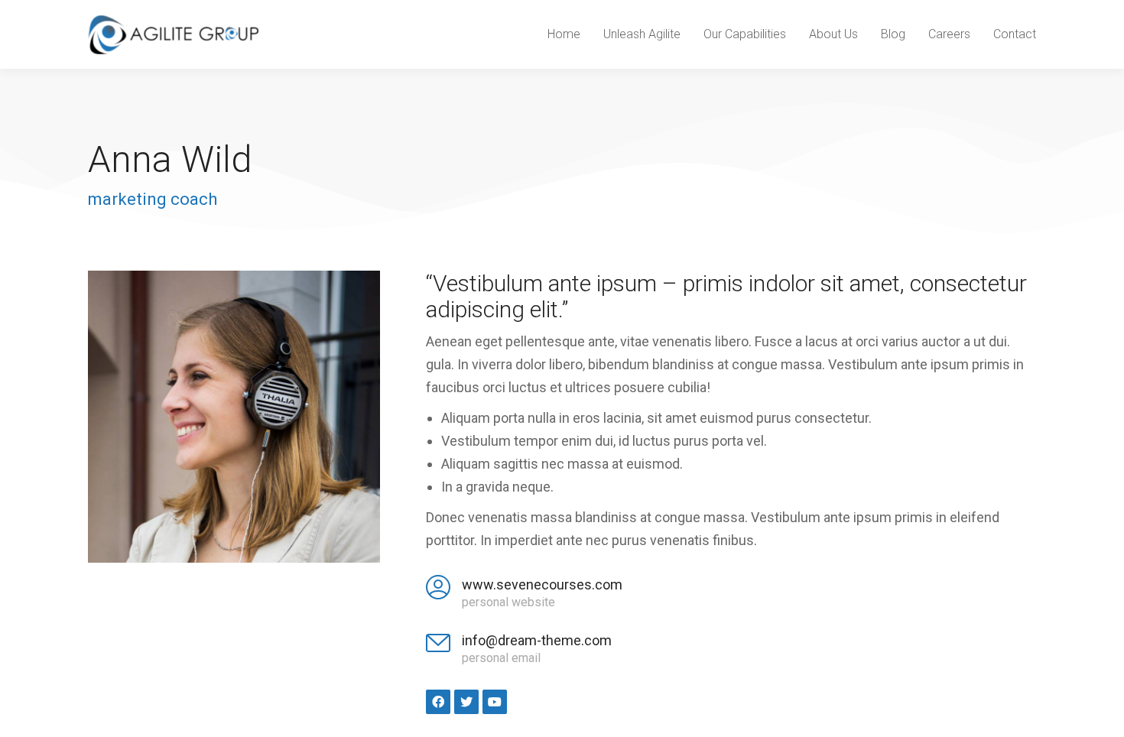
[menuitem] (563, 34)
